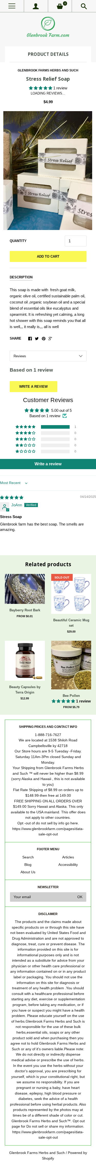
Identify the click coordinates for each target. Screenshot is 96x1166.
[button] (41, 88)
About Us (27, 872)
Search (28, 857)
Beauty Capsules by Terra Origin (24, 689)
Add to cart (48, 256)
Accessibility (68, 865)
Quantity (18, 241)
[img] (11, 497)
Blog (27, 865)
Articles (68, 857)
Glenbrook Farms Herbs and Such (48, 70)
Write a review (33, 386)
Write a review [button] (48, 464)
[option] (47, 170)
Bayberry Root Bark (24, 610)
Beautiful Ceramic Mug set (71, 622)
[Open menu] (12, 6)
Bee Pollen (71, 696)
